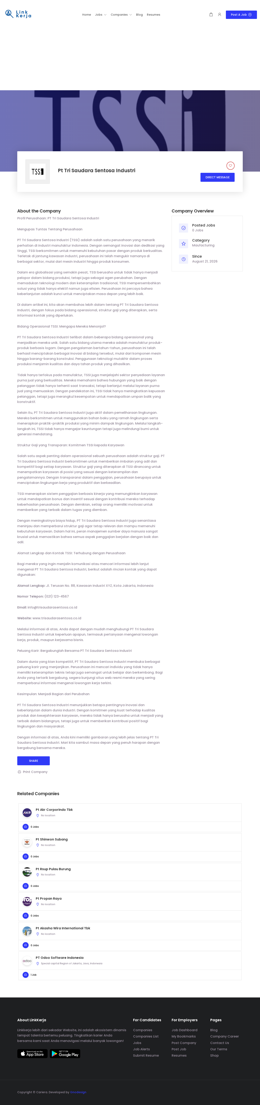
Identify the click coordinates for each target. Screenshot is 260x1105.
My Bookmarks (184, 1036)
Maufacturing (203, 245)
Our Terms (218, 1049)
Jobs (137, 1043)
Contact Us (219, 1043)
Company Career (224, 1036)
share (33, 761)
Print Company (35, 772)
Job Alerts (141, 1049)
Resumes (179, 1055)
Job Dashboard (184, 1030)
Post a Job (239, 15)
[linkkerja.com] (18, 14)
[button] (101, 15)
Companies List (146, 1036)
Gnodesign (78, 1092)
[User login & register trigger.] (219, 14)
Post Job (179, 1049)
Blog (214, 1030)
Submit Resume (146, 1055)
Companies (142, 1030)
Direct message (218, 177)
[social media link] (239, 1091)
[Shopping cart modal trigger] (211, 14)
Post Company (184, 1043)
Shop (214, 1055)
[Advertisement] (130, 59)
